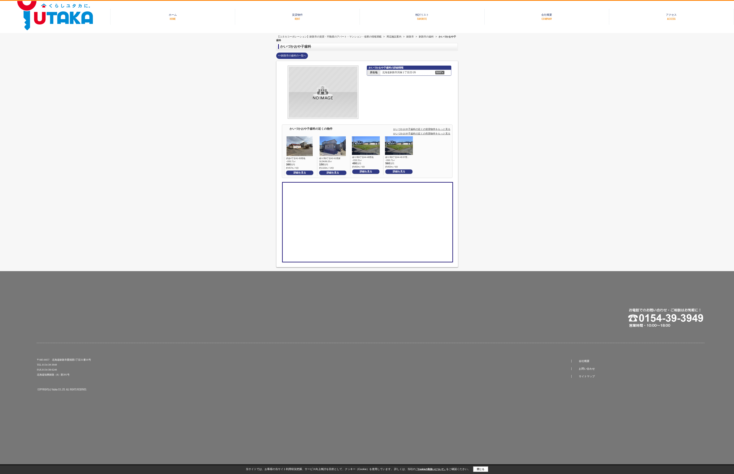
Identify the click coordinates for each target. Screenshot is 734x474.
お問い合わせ (587, 368)
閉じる (480, 469)
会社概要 (584, 361)
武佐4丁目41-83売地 (295, 158)
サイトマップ (587, 376)
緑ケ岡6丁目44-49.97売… (397, 157)
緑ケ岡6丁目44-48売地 (362, 157)
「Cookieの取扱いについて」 (431, 469)
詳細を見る (300, 172)
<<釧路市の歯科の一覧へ (292, 55)
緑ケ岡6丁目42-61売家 (329, 158)
